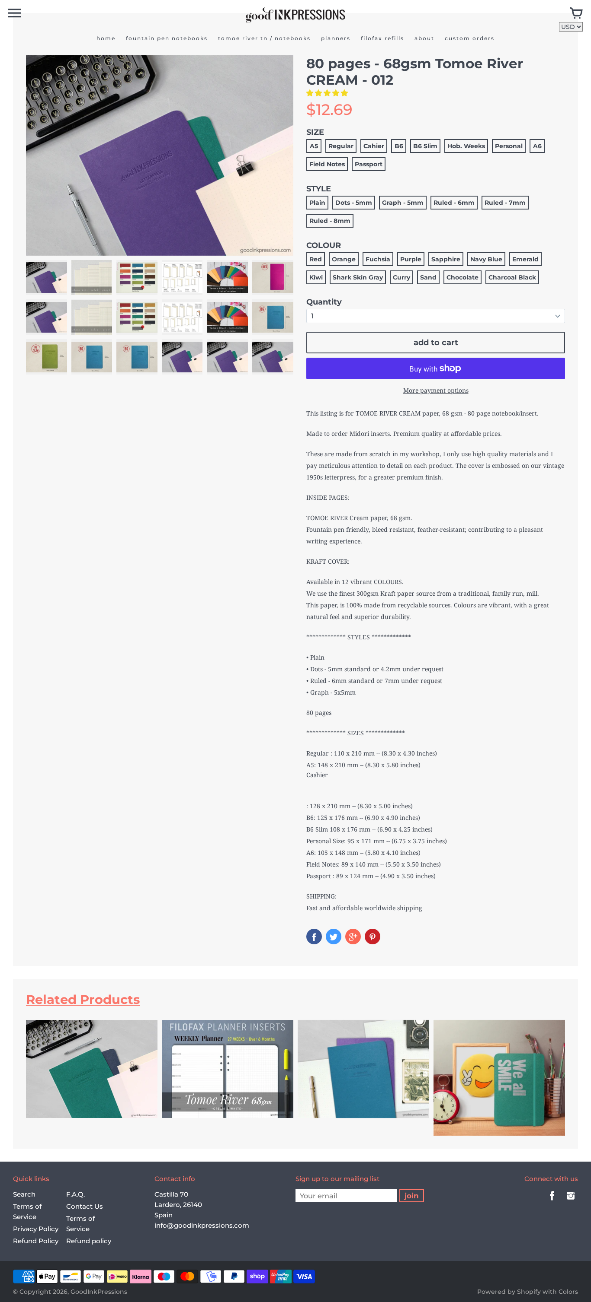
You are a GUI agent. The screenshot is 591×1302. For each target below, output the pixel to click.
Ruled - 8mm (329, 221)
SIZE (315, 132)
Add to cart (436, 342)
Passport (368, 164)
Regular (340, 146)
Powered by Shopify (509, 1292)
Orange (344, 259)
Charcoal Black (512, 277)
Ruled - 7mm (505, 202)
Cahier (373, 146)
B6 (399, 146)
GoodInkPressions (99, 1292)
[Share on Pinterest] (372, 936)
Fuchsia (378, 259)
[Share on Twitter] (333, 936)
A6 (537, 146)
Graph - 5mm (403, 202)
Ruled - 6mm (454, 202)
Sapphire (445, 259)
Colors (568, 1292)
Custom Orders (470, 38)
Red (315, 259)
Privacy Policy (35, 1229)
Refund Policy (35, 1241)
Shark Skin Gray (358, 277)
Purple (410, 259)
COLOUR (323, 245)
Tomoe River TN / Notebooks (264, 38)
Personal (509, 146)
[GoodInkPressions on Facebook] (552, 1201)
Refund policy (88, 1241)
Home (106, 38)
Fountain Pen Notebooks (167, 38)
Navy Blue (486, 259)
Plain (317, 202)
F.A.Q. (75, 1194)
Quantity (324, 302)
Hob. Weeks (466, 146)
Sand (428, 277)
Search (24, 1194)
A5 (314, 146)
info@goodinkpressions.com (201, 1225)
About (424, 38)
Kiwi (316, 277)
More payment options (436, 390)
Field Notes (327, 164)
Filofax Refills (382, 38)
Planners (335, 38)
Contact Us (84, 1206)
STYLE (318, 189)
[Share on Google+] (353, 936)
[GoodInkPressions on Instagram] (570, 1201)
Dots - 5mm (353, 202)
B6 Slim (425, 146)
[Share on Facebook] (314, 936)
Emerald (525, 259)
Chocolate (462, 277)
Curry (401, 277)
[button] (328, 93)
